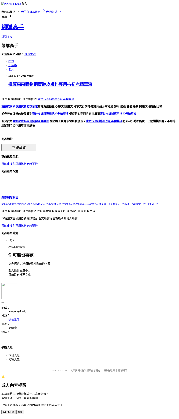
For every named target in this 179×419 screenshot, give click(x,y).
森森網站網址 (9, 197)
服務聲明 (122, 370)
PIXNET (63, 370)
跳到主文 (7, 36)
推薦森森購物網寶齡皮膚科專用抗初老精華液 (50, 84)
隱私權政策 (109, 370)
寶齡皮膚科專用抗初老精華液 (56, 99)
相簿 (11, 61)
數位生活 (30, 54)
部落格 (12, 65)
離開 (20, 412)
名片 (11, 69)
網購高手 (12, 27)
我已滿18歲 (8, 412)
